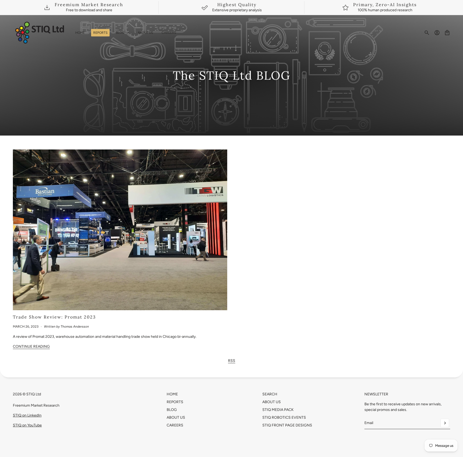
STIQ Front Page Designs (287, 425)
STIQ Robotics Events (284, 417)
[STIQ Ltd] (40, 32)
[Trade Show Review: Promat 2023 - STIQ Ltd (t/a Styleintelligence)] (120, 229)
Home (172, 394)
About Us (176, 417)
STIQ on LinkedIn (27, 415)
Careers (175, 425)
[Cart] (447, 33)
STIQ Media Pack (278, 409)
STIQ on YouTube (27, 425)
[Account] (437, 33)
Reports (175, 402)
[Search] (427, 33)
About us (271, 402)
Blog (172, 409)
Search (269, 394)
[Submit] (444, 423)
